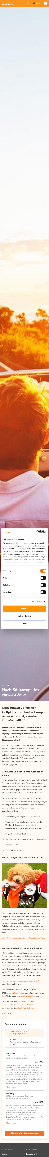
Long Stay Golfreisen (26, 1002)
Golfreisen (5, 685)
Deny (24, 623)
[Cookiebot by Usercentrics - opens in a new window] (36, 531)
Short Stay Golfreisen (26, 1008)
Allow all (24, 608)
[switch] (43, 578)
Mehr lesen (11, 1087)
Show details (37, 601)
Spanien (5, 1154)
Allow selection (24, 616)
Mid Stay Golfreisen (25, 1005)
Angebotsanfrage (27, 996)
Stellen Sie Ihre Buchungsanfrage (24, 1133)
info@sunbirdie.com (17, 993)
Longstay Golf (31, 1154)
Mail (38, 981)
